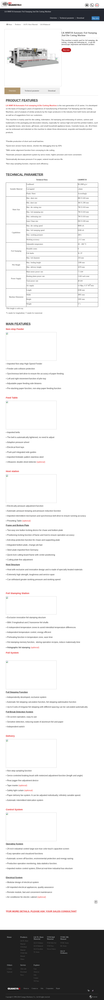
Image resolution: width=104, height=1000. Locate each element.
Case (35, 969)
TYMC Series (64, 943)
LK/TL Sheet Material (30, 24)
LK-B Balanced (38, 946)
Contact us (35, 988)
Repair (58, 988)
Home (10, 24)
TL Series (36, 952)
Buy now (95, 18)
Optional (9, 972)
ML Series (63, 946)
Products (18, 24)
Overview (53, 18)
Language (94, 996)
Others (22, 959)
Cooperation (49, 988)
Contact (36, 978)
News (22, 975)
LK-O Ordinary (38, 943)
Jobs (35, 975)
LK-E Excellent (38, 949)
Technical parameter (67, 18)
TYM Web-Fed (51, 943)
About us (36, 972)
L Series (9, 969)
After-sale (23, 969)
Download (80, 18)
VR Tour (36, 981)
